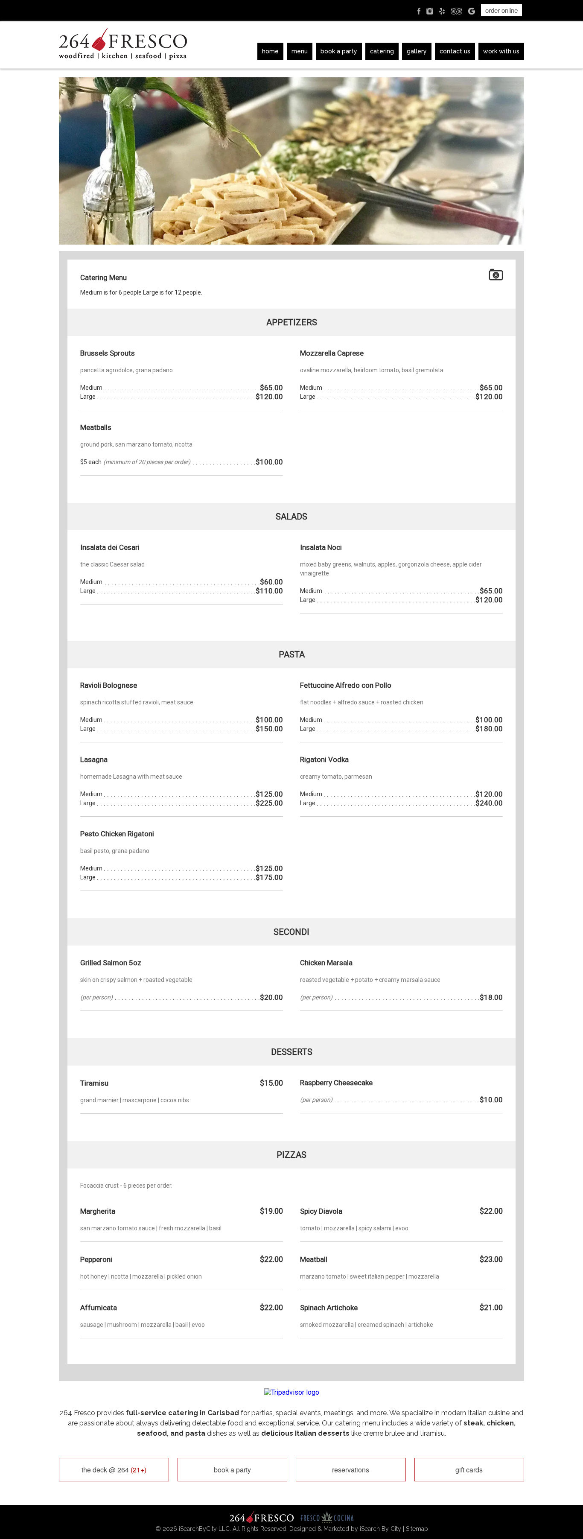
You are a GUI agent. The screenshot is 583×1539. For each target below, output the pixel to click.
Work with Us (501, 51)
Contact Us (455, 51)
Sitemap (417, 1528)
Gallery (417, 51)
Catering (382, 51)
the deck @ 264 (114, 1470)
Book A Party (339, 51)
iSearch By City (380, 1528)
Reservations (350, 1470)
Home (270, 51)
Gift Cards (469, 1470)
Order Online (501, 10)
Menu (300, 51)
